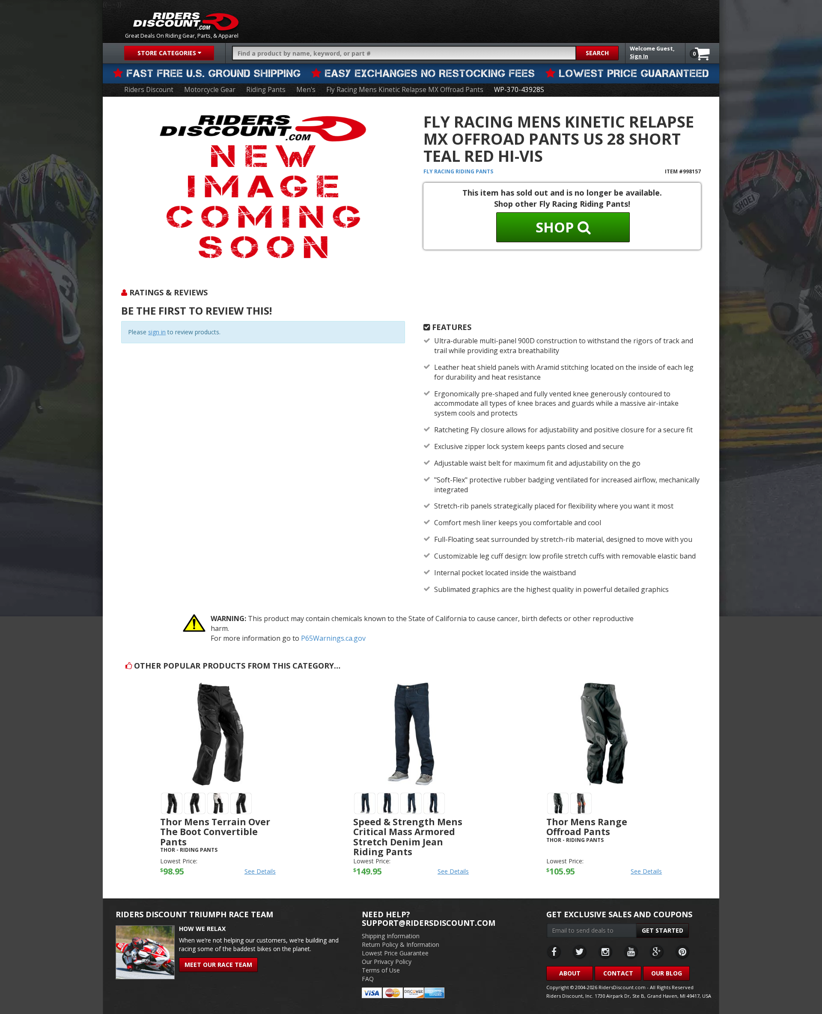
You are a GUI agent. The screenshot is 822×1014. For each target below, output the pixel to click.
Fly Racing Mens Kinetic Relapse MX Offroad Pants (404, 89)
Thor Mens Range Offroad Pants (586, 827)
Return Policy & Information (400, 944)
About (570, 973)
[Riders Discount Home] (186, 21)
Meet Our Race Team (218, 964)
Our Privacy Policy (386, 962)
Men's (306, 89)
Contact (618, 973)
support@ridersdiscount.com (428, 923)
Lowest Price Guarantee (395, 953)
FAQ (368, 979)
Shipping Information (391, 936)
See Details (260, 871)
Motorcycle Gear (209, 89)
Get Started (662, 930)
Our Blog (666, 973)
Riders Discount (148, 89)
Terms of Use (381, 970)
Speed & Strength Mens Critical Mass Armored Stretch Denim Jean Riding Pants (407, 836)
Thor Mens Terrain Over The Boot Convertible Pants (215, 831)
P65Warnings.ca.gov (333, 638)
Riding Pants (266, 89)
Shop (557, 227)
